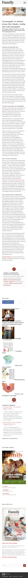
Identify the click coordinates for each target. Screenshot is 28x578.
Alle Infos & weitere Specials (9, 557)
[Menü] (24, 2)
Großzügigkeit (5, 109)
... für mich (4, 486)
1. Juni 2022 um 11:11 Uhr (7, 425)
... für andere (5, 489)
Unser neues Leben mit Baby (9, 543)
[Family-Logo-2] (11, 2)
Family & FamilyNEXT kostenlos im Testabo (11, 273)
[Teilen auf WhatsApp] (20, 302)
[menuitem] (24, 2)
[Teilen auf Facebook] (8, 302)
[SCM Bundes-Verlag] (6, 574)
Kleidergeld (6, 199)
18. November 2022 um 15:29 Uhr (8, 409)
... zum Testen (5, 493)
